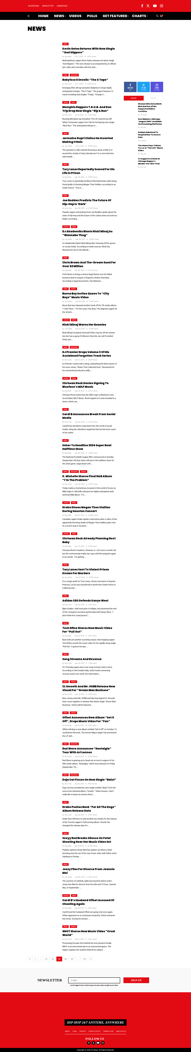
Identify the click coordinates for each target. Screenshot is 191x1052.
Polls (92, 16)
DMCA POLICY (121, 1031)
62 (53, 959)
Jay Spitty (143, 115)
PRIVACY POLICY (94, 1031)
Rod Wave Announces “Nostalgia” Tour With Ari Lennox (86, 750)
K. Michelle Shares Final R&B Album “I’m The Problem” (87, 478)
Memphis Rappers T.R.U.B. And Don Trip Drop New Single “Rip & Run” (86, 109)
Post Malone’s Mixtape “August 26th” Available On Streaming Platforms (150, 121)
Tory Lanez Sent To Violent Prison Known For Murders (85, 571)
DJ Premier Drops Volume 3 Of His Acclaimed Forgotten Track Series (86, 354)
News (59, 16)
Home (43, 16)
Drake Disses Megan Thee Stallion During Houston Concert (86, 509)
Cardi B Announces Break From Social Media (88, 416)
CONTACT (82, 1031)
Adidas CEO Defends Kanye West (85, 600)
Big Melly (143, 141)
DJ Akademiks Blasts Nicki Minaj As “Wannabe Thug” (87, 233)
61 (46, 959)
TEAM (75, 1031)
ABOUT (67, 1031)
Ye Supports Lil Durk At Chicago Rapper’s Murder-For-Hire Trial (149, 161)
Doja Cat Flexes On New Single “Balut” (89, 779)
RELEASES (74, 75)
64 (66, 959)
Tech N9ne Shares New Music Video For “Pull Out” (87, 630)
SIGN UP (136, 980)
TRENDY (153, 98)
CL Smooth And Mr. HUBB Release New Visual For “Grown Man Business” (88, 688)
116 (84, 959)
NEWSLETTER (47, 6)
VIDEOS (73, 289)
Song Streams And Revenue (82, 659)
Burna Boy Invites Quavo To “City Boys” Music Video (85, 295)
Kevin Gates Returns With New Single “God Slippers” (88, 50)
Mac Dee (143, 127)
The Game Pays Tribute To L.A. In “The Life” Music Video (150, 148)
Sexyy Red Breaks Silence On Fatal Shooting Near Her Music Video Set (86, 840)
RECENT (134, 98)
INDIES (66, 102)
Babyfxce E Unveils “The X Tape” (85, 80)
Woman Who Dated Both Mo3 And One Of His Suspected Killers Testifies (150, 108)
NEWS (65, 44)
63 (59, 959)
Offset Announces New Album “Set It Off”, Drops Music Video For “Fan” (88, 719)
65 (72, 959)
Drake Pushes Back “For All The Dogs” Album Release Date (89, 809)
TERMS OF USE (108, 1031)
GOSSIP (66, 226)
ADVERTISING (33, 6)
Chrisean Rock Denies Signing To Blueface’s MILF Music (85, 385)
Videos (75, 16)
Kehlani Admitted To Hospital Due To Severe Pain (149, 135)
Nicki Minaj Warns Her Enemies (84, 325)
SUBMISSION (62, 6)
